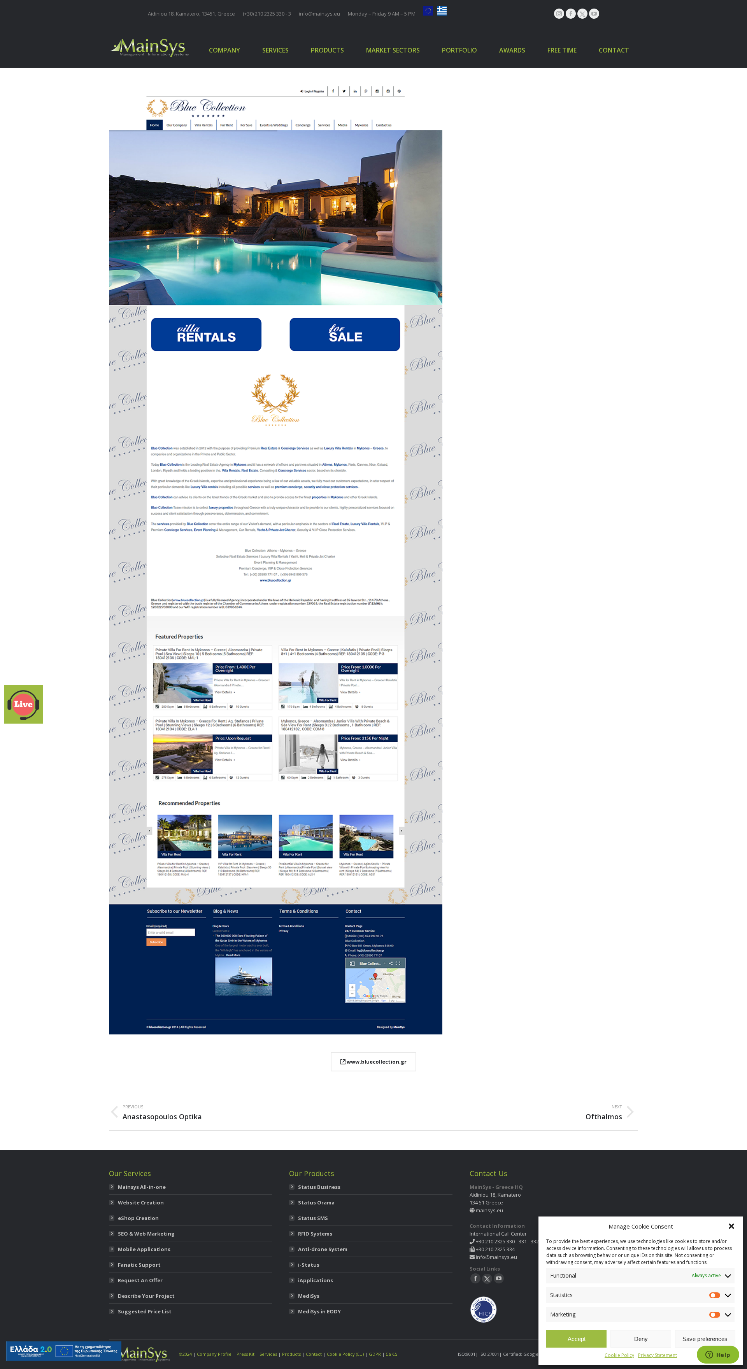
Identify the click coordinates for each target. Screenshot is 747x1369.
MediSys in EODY (319, 1311)
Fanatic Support (139, 1264)
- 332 (533, 1241)
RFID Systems (315, 1233)
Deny (641, 1339)
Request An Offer (140, 1280)
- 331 (521, 1241)
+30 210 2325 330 (495, 1241)
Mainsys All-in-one (142, 1186)
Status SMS (313, 1218)
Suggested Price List (145, 1311)
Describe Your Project (146, 1295)
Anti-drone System (322, 1249)
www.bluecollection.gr (376, 1061)
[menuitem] (224, 50)
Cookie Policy (619, 1355)
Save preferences (705, 1339)
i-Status (308, 1264)
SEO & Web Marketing (146, 1233)
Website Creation (141, 1202)
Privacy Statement (657, 1355)
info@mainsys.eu (496, 1256)
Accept (577, 1339)
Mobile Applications (144, 1249)
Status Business (319, 1186)
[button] (731, 1226)
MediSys (308, 1295)
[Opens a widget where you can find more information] (717, 1355)
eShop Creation (138, 1218)
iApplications (315, 1280)
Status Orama (316, 1202)
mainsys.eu (489, 1210)
